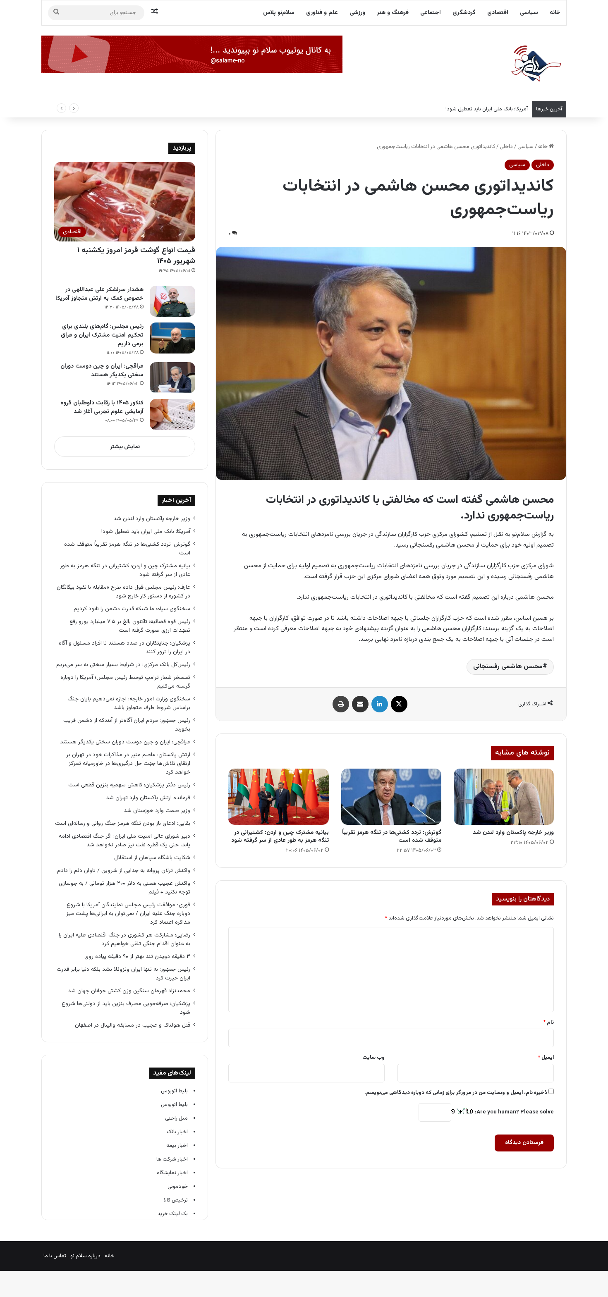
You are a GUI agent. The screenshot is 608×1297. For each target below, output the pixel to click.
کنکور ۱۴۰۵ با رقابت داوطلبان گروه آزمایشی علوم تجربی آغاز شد (102, 407)
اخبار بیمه (177, 1146)
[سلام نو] (536, 64)
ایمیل (546, 1057)
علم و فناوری (322, 12)
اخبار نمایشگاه (172, 1173)
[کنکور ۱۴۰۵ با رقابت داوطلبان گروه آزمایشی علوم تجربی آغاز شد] (172, 414)
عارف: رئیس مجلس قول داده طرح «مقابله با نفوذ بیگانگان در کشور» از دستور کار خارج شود (123, 591)
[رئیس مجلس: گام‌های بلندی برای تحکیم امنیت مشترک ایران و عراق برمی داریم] (172, 338)
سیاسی (529, 12)
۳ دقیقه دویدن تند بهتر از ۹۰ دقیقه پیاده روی (137, 956)
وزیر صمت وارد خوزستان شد (157, 810)
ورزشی (357, 12)
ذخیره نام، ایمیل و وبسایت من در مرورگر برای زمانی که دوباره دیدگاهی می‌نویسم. (455, 1093)
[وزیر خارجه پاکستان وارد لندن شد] (504, 797)
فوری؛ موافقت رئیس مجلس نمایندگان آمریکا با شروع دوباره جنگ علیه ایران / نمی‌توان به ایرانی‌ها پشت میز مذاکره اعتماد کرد (128, 913)
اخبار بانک (177, 1132)
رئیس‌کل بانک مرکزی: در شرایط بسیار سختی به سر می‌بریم (123, 664)
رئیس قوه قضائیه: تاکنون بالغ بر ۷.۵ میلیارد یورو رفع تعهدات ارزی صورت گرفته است (129, 626)
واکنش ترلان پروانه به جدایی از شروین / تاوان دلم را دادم (123, 870)
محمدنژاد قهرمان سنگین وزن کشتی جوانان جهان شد (129, 990)
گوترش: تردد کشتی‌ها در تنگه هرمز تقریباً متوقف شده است (391, 836)
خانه (555, 12)
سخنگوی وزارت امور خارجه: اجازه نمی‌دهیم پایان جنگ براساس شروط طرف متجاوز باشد (128, 703)
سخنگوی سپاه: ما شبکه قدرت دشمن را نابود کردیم (132, 608)
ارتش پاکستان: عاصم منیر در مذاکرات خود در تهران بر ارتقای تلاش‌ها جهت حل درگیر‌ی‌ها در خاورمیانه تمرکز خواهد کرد (128, 763)
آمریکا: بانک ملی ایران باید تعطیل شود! (145, 531)
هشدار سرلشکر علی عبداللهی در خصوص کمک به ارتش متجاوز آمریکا (99, 294)
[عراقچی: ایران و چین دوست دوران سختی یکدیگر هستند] (172, 377)
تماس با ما (54, 1256)
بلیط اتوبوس (174, 1091)
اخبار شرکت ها (172, 1159)
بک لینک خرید (173, 1214)
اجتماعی (430, 12)
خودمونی (178, 1186)
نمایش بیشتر (125, 447)
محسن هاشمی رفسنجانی (508, 667)
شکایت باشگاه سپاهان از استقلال (152, 857)
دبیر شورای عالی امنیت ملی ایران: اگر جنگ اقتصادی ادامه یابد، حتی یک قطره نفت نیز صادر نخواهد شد (124, 840)
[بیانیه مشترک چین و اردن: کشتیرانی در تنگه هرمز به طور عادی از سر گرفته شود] (278, 797)
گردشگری (464, 12)
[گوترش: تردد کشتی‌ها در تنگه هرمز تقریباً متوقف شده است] (391, 797)
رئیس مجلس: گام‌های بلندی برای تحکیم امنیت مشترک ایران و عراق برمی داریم (102, 335)
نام (548, 1022)
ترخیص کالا (176, 1200)
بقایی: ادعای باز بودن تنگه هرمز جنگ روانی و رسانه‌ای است (122, 823)
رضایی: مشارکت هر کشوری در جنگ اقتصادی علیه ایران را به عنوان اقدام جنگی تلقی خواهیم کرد (124, 939)
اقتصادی (497, 12)
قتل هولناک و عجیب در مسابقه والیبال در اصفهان (132, 1025)
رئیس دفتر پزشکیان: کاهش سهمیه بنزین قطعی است (129, 785)
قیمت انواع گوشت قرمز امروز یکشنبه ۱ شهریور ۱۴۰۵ (136, 256)
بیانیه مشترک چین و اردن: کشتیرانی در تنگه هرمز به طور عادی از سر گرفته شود (280, 836)
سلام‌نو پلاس (278, 12)
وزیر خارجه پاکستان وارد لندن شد (513, 832)
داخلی (506, 147)
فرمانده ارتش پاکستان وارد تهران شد (148, 797)
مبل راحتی (176, 1118)
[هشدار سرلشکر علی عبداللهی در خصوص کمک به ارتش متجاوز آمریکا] (172, 301)
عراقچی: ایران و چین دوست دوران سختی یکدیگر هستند (102, 371)
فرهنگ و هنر (393, 12)
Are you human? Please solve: (514, 1112)
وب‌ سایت (373, 1057)
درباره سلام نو (85, 1256)
